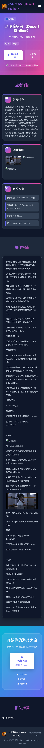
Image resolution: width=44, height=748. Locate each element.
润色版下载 (14, 55)
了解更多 (33, 55)
